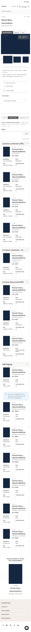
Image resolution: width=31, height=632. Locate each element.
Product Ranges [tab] (13, 117)
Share (28, 16)
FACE (16, 159)
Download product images (10, 100)
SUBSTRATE (6, 159)
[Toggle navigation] (28, 6)
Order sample (9, 86)
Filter (26, 133)
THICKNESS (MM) (19, 163)
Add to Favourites (10, 82)
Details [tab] (4, 117)
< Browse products (6, 11)
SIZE (4, 163)
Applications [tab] (23, 117)
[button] (27, 628)
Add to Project (9, 90)
